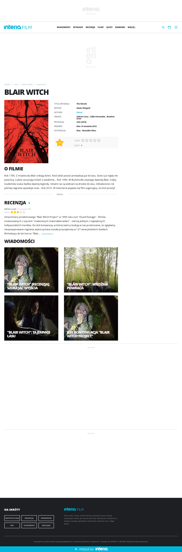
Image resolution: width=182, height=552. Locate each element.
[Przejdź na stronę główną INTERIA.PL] (12, 27)
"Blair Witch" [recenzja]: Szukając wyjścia (28, 286)
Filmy (101, 27)
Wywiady (78, 27)
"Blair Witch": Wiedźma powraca (87, 286)
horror (79, 112)
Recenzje (90, 27)
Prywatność (95, 541)
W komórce (29, 525)
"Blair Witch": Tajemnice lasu (28, 334)
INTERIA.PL (114, 541)
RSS (12, 525)
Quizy (109, 27)
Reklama (46, 525)
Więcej (131, 27)
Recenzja (15, 202)
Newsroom (46, 518)
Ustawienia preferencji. (82, 541)
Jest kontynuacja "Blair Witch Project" (88, 334)
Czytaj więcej (47, 233)
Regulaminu (68, 541)
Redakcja (29, 518)
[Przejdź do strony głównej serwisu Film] (27, 27)
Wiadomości (64, 27)
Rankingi (120, 27)
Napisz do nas (12, 518)
